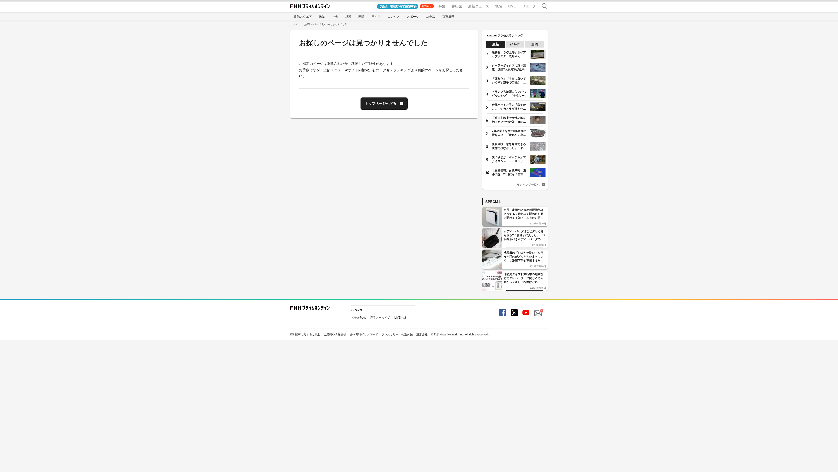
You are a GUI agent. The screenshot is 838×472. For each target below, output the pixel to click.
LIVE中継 (400, 317)
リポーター (530, 6)
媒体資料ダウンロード (364, 334)
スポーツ (413, 16)
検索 (544, 5)
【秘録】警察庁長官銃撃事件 (397, 6)
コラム (430, 16)
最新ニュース (478, 6)
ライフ (376, 16)
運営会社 (422, 334)
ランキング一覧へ (528, 184)
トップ (293, 24)
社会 (335, 16)
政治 (322, 16)
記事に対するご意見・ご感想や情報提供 (320, 334)
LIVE (512, 6)
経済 (348, 16)
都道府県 (448, 16)
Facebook (502, 312)
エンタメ (394, 16)
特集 (441, 6)
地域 (498, 6)
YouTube (525, 312)
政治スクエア (303, 16)
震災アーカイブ (380, 317)
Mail (537, 310)
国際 (361, 16)
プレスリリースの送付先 (397, 334)
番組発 (457, 6)
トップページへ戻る (380, 103)
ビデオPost (358, 317)
